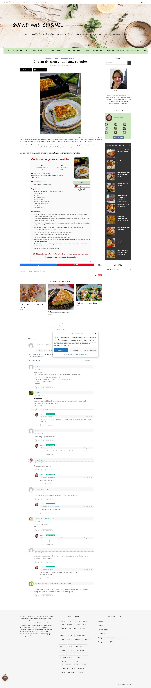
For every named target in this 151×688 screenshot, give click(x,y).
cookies (70, 635)
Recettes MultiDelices (93, 51)
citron (62, 635)
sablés (76, 664)
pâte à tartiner (65, 664)
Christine (50, 448)
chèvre (85, 632)
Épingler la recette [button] (83, 186)
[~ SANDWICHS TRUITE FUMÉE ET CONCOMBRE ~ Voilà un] (115, 132)
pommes (62, 654)
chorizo (77, 632)
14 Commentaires (67, 65)
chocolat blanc (65, 632)
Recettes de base (134, 51)
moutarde (79, 646)
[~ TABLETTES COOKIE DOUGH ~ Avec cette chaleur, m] (115, 128)
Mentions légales (103, 630)
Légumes (48, 58)
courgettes (31, 137)
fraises (69, 639)
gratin (30, 271)
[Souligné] (42, 350)
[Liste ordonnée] (47, 350)
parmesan (36, 271)
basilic (71, 621)
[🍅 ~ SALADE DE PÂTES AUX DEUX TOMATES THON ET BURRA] (124, 132)
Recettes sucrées (37, 51)
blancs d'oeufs (82, 621)
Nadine (42, 414)
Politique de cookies (68, 354)
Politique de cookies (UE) (38, 2)
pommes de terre (74, 654)
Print (82, 182)
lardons (72, 643)
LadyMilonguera (40, 460)
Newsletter (25, 2)
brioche (70, 624)
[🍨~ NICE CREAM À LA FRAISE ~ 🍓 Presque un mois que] (106, 132)
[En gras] (37, 350)
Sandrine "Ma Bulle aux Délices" (45, 518)
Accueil (5, 2)
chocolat (82, 628)
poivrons (80, 650)
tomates (81, 668)
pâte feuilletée (65, 661)
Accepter (61, 350)
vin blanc (71, 672)
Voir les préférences (90, 350)
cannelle (63, 628)
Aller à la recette (26, 70)
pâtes (76, 661)
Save (100, 275)
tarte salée (64, 668)
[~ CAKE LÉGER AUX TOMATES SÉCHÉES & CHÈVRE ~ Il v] (106, 124)
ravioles (69, 145)
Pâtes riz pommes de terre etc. (64, 58)
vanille (62, 672)
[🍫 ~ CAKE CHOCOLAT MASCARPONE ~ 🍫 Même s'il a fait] (115, 124)
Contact (18, 2)
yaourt (80, 672)
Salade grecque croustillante (87, 303)
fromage (78, 639)
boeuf (62, 624)
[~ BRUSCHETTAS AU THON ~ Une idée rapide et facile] (124, 128)
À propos (12, 2)
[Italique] (39, 350)
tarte (84, 664)
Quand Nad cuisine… (38, 25)
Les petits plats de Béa (42, 489)
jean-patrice (51, 569)
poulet (78, 657)
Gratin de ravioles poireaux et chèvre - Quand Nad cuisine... (53, 583)
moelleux (69, 646)
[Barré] (44, 350)
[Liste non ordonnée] (49, 350)
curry (62, 639)
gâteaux (63, 643)
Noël (145, 51)
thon (73, 668)
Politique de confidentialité (80, 354)
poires (72, 650)
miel (61, 646)
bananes (63, 621)
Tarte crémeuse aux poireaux (59, 312)
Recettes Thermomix (73, 51)
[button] (96, 334)
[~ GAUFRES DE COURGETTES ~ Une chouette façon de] (106, 128)
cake (84, 624)
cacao (78, 624)
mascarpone (82, 643)
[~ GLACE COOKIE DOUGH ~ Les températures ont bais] (124, 124)
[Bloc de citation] (52, 350)
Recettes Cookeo (56, 51)
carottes (72, 628)
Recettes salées (19, 51)
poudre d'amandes (66, 657)
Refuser (75, 350)
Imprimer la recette (40, 70)
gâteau (87, 639)
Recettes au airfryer (115, 51)
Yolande (37, 392)
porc (85, 654)
